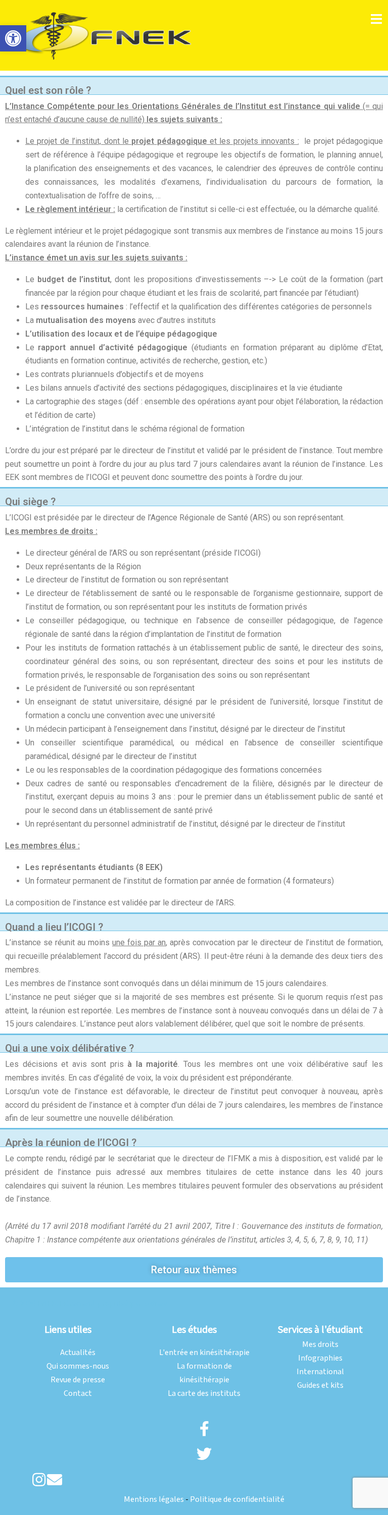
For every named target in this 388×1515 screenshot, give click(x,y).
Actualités (77, 1352)
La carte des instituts (204, 1393)
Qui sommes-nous (77, 1366)
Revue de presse (78, 1380)
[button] (13, 38)
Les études (194, 1329)
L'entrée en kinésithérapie (204, 1352)
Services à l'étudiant (320, 1329)
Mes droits (320, 1344)
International (320, 1372)
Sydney (155, 1303)
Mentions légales (154, 1499)
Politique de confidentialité (237, 1499)
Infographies (320, 1358)
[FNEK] (105, 35)
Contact (78, 1393)
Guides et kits (320, 1385)
